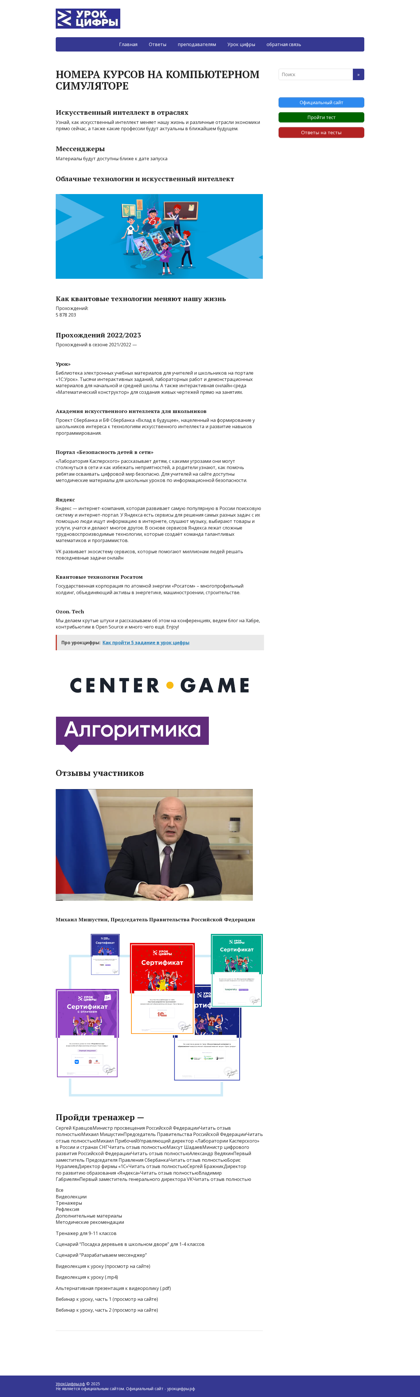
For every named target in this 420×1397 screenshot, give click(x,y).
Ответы (157, 44)
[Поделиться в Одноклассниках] (90, 1349)
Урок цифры (241, 44)
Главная (128, 44)
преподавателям (197, 44)
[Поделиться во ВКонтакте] (75, 1349)
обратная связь (284, 44)
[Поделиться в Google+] (104, 1349)
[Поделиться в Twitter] (118, 1349)
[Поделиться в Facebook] (61, 1349)
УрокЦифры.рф (70, 1383)
